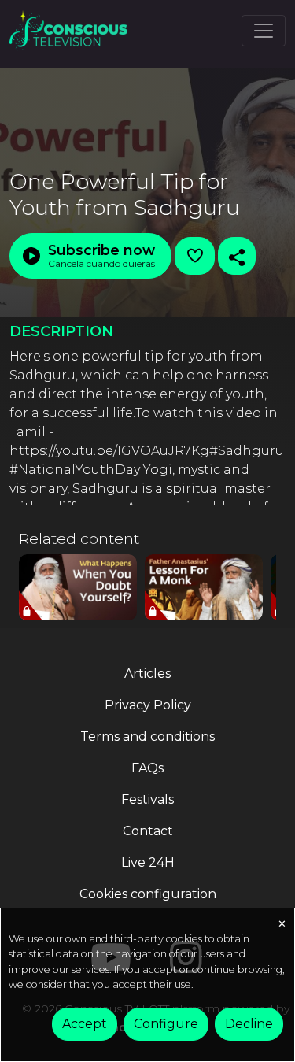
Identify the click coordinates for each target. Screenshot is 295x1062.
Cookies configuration (147, 893)
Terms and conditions (147, 736)
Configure (166, 1023)
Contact (148, 830)
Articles (147, 673)
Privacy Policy (148, 705)
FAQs (147, 767)
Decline (249, 1023)
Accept (84, 1023)
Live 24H (148, 862)
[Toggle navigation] (264, 30)
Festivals (147, 799)
